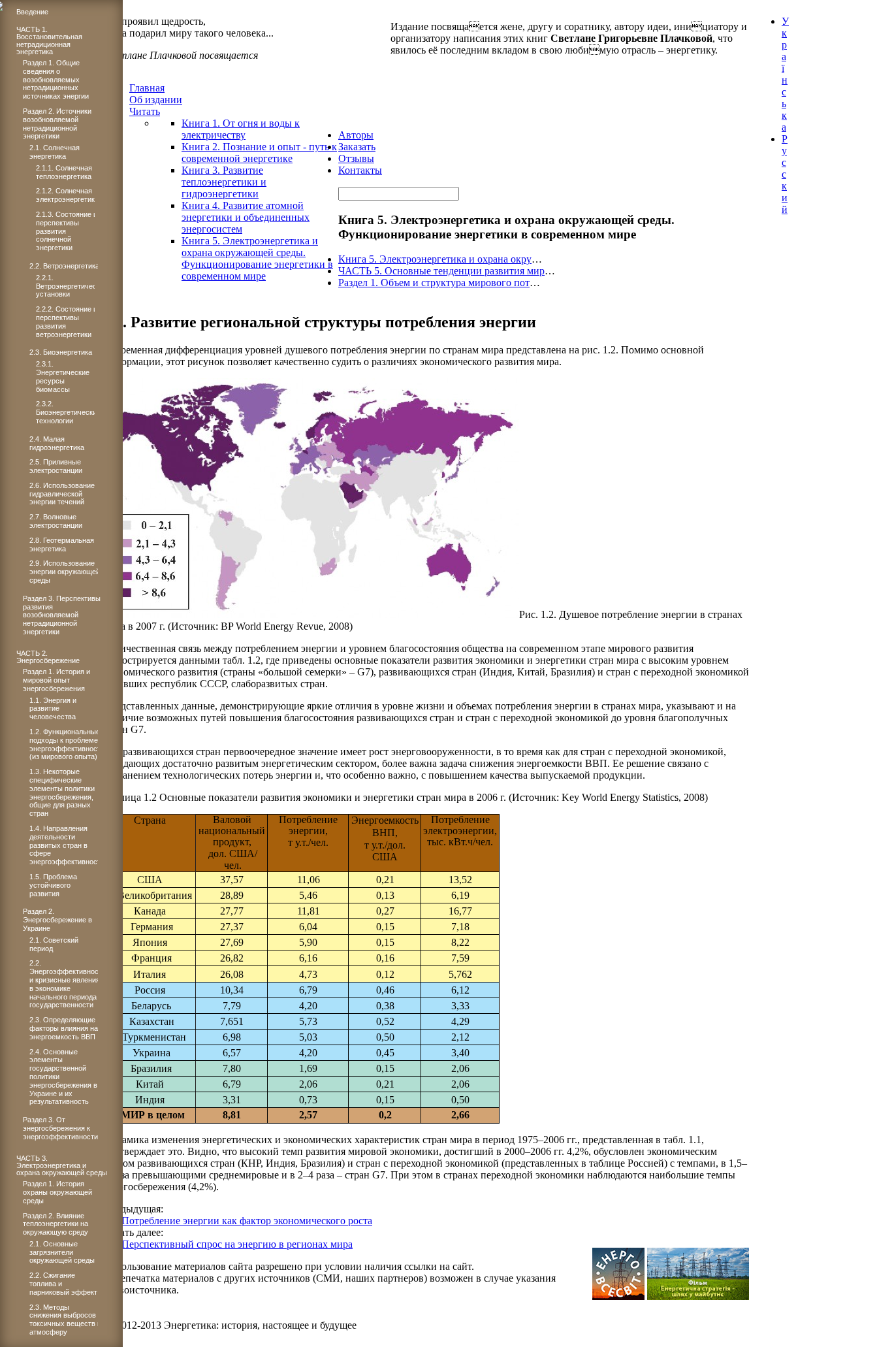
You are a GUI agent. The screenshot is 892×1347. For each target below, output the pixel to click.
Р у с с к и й (785, 174)
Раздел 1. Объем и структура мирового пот (434, 282)
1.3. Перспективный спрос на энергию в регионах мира (228, 1244)
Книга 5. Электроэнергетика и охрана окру (435, 259)
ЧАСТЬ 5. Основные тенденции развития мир (441, 270)
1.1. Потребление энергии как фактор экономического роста (237, 1220)
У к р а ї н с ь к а (785, 74)
